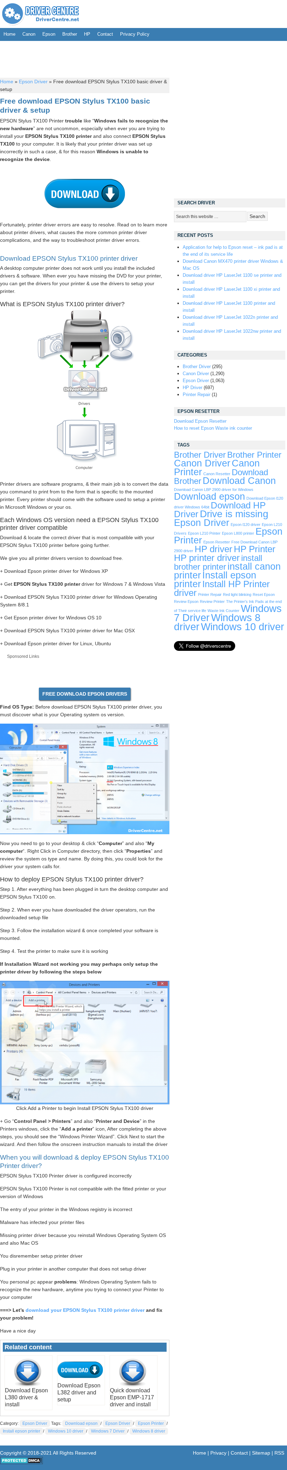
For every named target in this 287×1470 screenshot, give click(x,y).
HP (87, 34)
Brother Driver (197, 366)
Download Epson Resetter (200, 421)
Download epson (81, 1423)
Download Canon (239, 480)
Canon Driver (196, 373)
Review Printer (212, 601)
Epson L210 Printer (204, 533)
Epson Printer (151, 1423)
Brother (69, 34)
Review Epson (186, 601)
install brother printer (218, 562)
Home (9, 34)
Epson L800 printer (238, 533)
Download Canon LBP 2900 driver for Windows (213, 489)
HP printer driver (207, 558)
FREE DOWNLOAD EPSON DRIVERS (84, 694)
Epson (48, 34)
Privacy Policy (134, 34)
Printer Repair (196, 394)
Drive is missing (234, 513)
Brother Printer (254, 454)
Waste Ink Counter (223, 611)
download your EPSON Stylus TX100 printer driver (85, 1310)
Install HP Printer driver (222, 588)
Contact (105, 34)
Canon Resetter (216, 474)
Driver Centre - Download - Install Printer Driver (40, 14)
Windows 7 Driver (108, 1431)
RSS (279, 1453)
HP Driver (192, 387)
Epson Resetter (216, 542)
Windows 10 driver (65, 1431)
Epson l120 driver (245, 524)
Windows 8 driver (148, 1431)
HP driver (213, 549)
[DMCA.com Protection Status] (21, 1462)
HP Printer (254, 549)
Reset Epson (264, 594)
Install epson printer (21, 1431)
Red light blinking (237, 594)
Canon (28, 34)
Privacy (218, 1453)
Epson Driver (33, 81)
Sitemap (261, 1453)
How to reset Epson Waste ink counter (213, 428)
